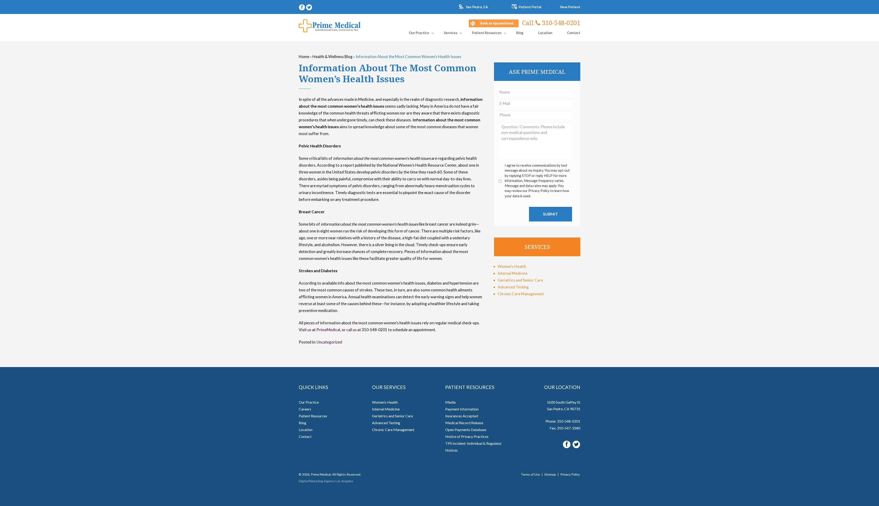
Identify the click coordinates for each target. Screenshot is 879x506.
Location (545, 33)
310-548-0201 (551, 23)
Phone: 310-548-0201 (562, 421)
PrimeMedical (328, 329)
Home (304, 56)
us (309, 329)
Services (450, 33)
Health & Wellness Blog (332, 56)
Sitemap (550, 474)
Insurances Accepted (461, 416)
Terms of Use (530, 474)
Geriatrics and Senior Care (520, 280)
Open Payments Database (465, 429)
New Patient (570, 7)
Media (450, 402)
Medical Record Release (464, 423)
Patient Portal (530, 7)
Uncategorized (329, 342)
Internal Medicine (512, 273)
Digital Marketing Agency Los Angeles (326, 481)
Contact (573, 33)
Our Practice (309, 402)
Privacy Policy (570, 474)
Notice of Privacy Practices (466, 436)
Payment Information (462, 409)
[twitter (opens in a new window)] (309, 6)
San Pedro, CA (477, 7)
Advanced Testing (513, 287)
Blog (520, 33)
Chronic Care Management (521, 293)
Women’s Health (512, 266)
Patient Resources (487, 33)
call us (351, 329)
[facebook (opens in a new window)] (302, 6)
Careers (305, 409)
